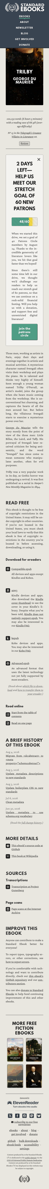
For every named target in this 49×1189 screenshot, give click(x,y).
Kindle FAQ (22, 625)
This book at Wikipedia (24, 856)
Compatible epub (21, 569)
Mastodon (32, 1116)
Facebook (17, 1116)
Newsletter (24, 27)
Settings (24, 1148)
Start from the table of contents (23, 714)
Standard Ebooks (24, 7)
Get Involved (24, 39)
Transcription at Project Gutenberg (25, 888)
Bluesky (39, 1116)
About (24, 22)
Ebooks (24, 16)
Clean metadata (15, 802)
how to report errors (17, 962)
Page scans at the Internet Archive (26, 911)
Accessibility (31, 1144)
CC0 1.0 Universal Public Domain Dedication (24, 1160)
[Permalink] (3, 502)
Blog (24, 33)
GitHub (12, 1141)
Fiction (24, 143)
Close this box (38, 159)
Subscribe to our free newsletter (26, 1123)
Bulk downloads (28, 1141)
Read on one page (21, 723)
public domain (30, 1158)
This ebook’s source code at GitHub (27, 847)
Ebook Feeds (14, 1144)
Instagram (24, 1116)
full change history (32, 822)
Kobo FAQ (24, 650)
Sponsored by (24, 1098)
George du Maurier (18, 427)
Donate (24, 44)
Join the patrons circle (24, 332)
